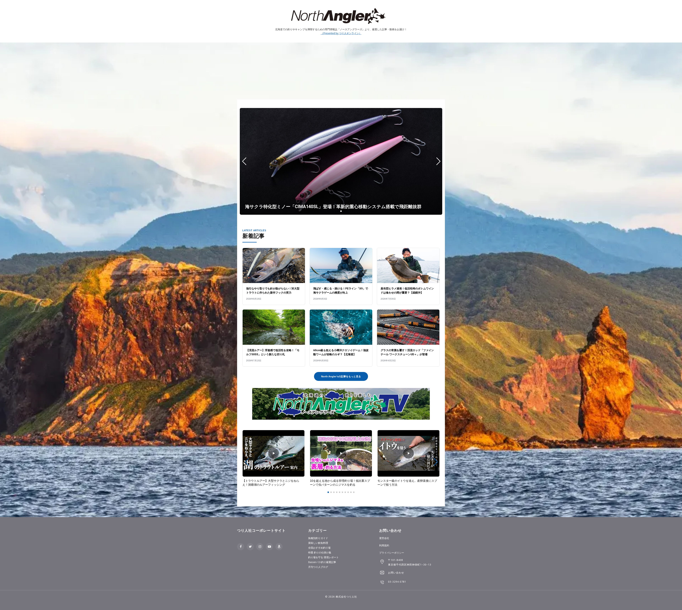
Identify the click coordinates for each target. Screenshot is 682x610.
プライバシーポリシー (391, 552)
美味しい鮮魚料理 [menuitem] (318, 543)
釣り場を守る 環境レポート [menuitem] (323, 557)
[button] (335, 211)
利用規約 (384, 545)
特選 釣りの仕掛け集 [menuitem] (319, 552)
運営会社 (384, 538)
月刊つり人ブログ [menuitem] (318, 567)
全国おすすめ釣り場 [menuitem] (319, 547)
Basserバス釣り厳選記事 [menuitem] (322, 562)
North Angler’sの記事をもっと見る (341, 376)
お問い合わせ (396, 572)
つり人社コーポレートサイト (261, 530)
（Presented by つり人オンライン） (341, 33)
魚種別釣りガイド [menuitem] (318, 538)
